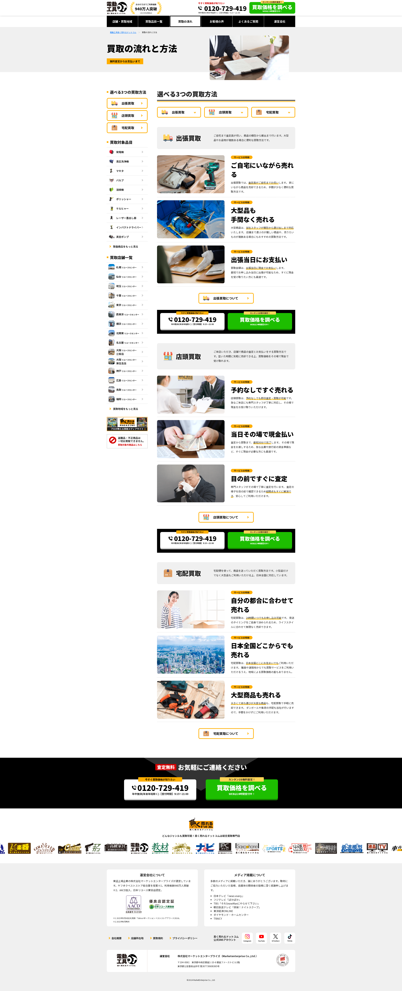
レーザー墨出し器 (126, 218)
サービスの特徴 (241, 157)
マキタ (120, 171)
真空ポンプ (122, 237)
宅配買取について (225, 733)
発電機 (120, 152)
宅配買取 (272, 112)
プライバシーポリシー (185, 938)
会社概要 (116, 938)
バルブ (120, 180)
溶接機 (120, 190)
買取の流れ (185, 21)
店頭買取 (225, 112)
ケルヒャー (122, 208)
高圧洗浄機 (122, 161)
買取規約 (158, 938)
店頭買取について (225, 517)
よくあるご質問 (248, 21)
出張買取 (178, 112)
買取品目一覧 (153, 21)
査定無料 (166, 767)
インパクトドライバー (128, 227)
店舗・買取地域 (122, 21)
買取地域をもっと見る (125, 409)
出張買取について (225, 298)
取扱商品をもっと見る (125, 246)
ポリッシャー (123, 199)
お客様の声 (217, 21)
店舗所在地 (137, 938)
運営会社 (279, 21)
